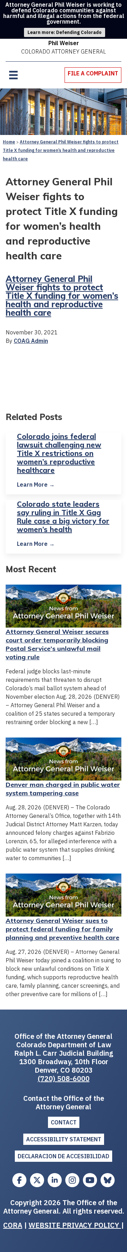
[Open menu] (13, 75)
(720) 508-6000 (64, 1078)
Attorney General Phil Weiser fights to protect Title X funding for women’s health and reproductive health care (61, 150)
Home (9, 141)
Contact (64, 1122)
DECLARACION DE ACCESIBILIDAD (63, 1156)
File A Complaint (93, 73)
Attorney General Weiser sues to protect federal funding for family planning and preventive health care (62, 929)
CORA (12, 1225)
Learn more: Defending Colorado (65, 32)
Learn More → (36, 484)
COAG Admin (31, 340)
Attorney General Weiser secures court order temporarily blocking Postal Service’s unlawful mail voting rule (57, 644)
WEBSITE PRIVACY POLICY (75, 1225)
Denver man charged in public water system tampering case (63, 789)
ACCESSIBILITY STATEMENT (63, 1139)
